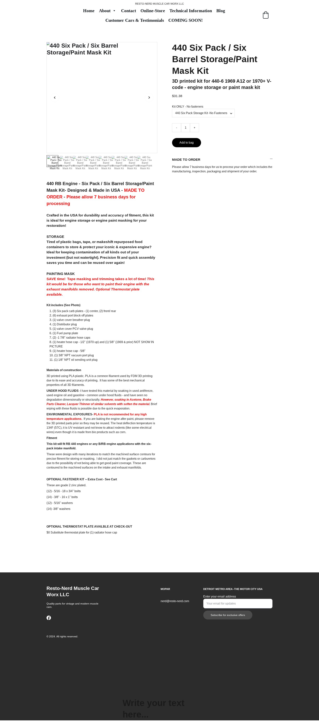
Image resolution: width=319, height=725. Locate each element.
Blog (220, 10)
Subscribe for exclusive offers (228, 615)
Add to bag (186, 142)
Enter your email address (219, 596)
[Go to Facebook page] (49, 618)
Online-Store (152, 10)
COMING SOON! (185, 20)
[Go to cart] (266, 15)
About (105, 10)
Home (89, 10)
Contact (128, 10)
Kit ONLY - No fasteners (187, 106)
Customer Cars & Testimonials (134, 20)
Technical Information (190, 10)
